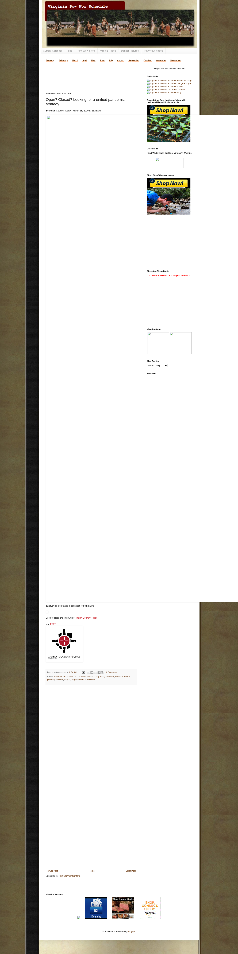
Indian (83, 677)
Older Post (131, 871)
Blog (69, 50)
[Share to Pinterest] (102, 672)
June (102, 60)
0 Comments (111, 672)
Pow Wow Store (86, 50)
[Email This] (89, 672)
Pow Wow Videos (153, 50)
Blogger (131, 931)
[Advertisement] (86, 72)
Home (92, 871)
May (93, 60)
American (58, 677)
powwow (50, 679)
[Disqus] (91, 733)
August (120, 60)
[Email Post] (83, 672)
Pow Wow (110, 677)
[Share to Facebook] (99, 672)
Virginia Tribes (108, 50)
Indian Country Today (86, 617)
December (175, 60)
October (148, 60)
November (161, 60)
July (111, 60)
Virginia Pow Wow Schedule (83, 679)
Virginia (67, 679)
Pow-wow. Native (122, 677)
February (63, 60)
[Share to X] (95, 672)
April (84, 60)
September (133, 60)
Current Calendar (52, 50)
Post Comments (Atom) (69, 876)
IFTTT (52, 624)
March (75, 60)
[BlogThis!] (92, 672)
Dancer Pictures (130, 50)
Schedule (59, 679)
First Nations (68, 677)
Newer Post (52, 871)
